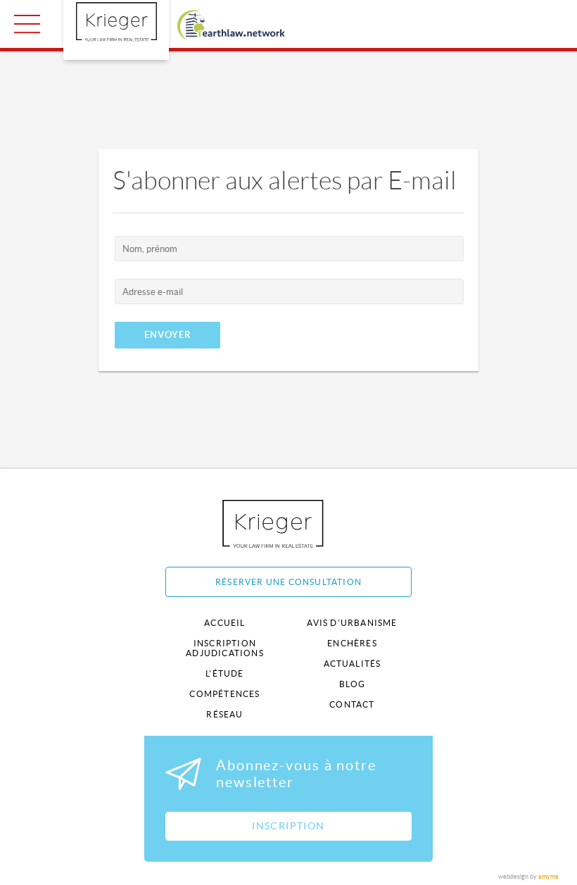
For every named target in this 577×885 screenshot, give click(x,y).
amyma (548, 876)
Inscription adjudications (225, 648)
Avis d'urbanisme (352, 622)
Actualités (352, 663)
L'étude (224, 673)
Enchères (352, 643)
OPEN (27, 24)
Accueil (224, 622)
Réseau (224, 714)
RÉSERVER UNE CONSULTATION (288, 581)
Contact (351, 704)
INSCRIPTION (288, 825)
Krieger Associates (288, 523)
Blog (352, 684)
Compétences (224, 693)
